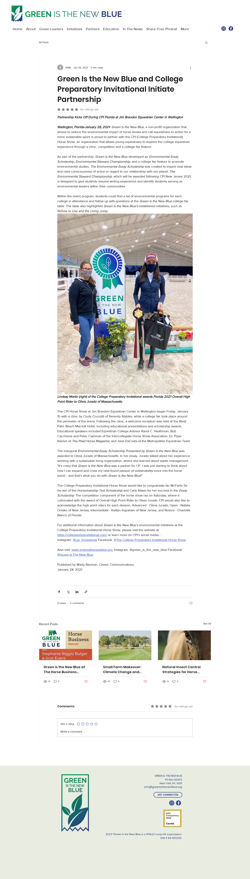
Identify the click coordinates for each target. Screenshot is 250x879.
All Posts (44, 42)
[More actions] (190, 67)
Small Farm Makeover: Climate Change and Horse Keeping (122, 669)
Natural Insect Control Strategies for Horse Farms (181, 669)
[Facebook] (231, 28)
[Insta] (223, 28)
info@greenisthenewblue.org (163, 787)
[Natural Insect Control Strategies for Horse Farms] (184, 645)
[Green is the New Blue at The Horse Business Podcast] (65, 645)
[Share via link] (86, 592)
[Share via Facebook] (59, 592)
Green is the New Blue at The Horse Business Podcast (64, 669)
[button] (206, 42)
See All (207, 623)
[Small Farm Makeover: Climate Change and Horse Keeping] (125, 645)
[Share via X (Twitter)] (68, 592)
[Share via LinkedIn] (77, 592)
